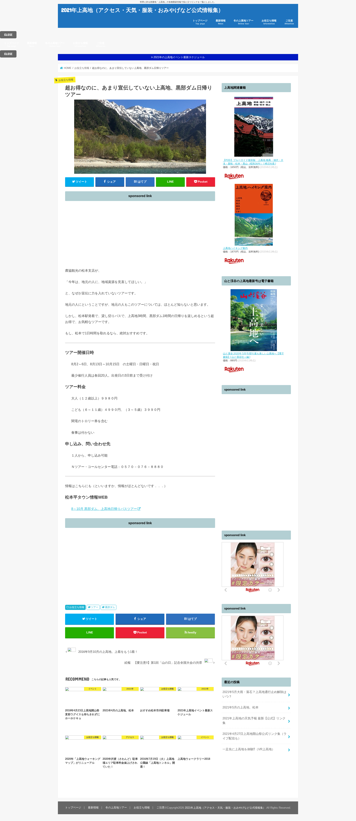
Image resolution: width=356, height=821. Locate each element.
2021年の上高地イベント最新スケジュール (179, 57)
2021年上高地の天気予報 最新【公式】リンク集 (254, 721)
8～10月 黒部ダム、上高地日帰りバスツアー (104, 509)
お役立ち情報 (269, 22)
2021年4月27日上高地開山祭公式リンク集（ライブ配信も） (254, 736)
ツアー (94, 607)
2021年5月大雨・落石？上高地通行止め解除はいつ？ (254, 694)
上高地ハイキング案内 (235, 248)
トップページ (200, 22)
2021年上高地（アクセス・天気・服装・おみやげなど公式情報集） (142, 10)
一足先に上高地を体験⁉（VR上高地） (248, 749)
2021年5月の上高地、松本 (240, 707)
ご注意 (289, 22)
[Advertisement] (140, 232)
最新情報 (221, 22)
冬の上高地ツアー (243, 22)
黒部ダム (110, 607)
